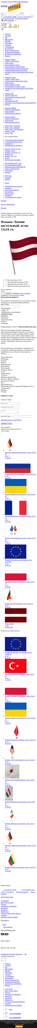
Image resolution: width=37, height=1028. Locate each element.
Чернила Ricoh (10, 117)
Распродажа (9, 192)
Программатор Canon (12, 85)
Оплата (10, 2)
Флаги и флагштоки (12, 50)
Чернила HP (9, 94)
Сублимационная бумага (13, 142)
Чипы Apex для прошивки (14, 129)
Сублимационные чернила (14, 140)
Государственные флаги (13, 165)
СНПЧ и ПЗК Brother (12, 110)
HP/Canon (8, 176)
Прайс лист (5, 912)
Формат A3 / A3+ (11, 156)
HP (6, 38)
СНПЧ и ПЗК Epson (12, 61)
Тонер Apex (9, 133)
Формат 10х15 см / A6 (12, 149)
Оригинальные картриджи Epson (16, 68)
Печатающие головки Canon (15, 86)
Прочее (7, 56)
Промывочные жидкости (13, 145)
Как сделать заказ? (7, 902)
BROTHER (9, 39)
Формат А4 (9, 154)
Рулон (7, 158)
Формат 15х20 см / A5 (12, 152)
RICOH (7, 41)
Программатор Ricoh (12, 122)
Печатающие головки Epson (15, 67)
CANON (8, 36)
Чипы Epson (9, 63)
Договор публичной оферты (11, 913)
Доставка (4, 2)
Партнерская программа (9, 917)
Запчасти (8, 188)
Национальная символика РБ (15, 167)
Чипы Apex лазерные (12, 128)
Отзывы (3, 915)
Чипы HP (8, 99)
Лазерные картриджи (12, 52)
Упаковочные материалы (13, 186)
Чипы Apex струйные (12, 126)
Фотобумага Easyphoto (13, 160)
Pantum (7, 179)
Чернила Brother (10, 108)
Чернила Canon (10, 77)
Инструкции (9, 193)
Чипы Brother (9, 112)
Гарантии (4, 910)
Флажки (8, 172)
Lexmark (8, 45)
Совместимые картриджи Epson (16, 70)
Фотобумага (9, 49)
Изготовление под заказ (13, 163)
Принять (19, 1026)
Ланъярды (8, 195)
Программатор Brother (13, 113)
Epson (7, 183)
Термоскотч (9, 144)
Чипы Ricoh (9, 120)
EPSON (7, 34)
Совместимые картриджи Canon (16, 81)
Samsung (8, 178)
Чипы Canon (9, 83)
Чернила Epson (10, 59)
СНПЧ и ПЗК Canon (12, 79)
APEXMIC (8, 43)
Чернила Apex (10, 131)
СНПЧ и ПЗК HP (11, 95)
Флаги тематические (12, 169)
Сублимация (9, 47)
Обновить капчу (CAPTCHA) (11, 420)
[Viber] (6, 952)
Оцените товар (6, 400)
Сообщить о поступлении (21, 293)
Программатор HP (11, 101)
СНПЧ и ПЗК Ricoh (12, 119)
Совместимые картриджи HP (15, 97)
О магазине (5, 901)
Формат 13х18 (10, 151)
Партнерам (17, 2)
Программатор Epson (12, 65)
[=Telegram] (3, 952)
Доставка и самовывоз (9, 906)
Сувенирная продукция (13, 197)
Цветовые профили (12, 190)
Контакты (24, 2)
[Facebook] (1, 952)
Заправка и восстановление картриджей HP (20, 103)
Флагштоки (9, 170)
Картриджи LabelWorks (13, 54)
